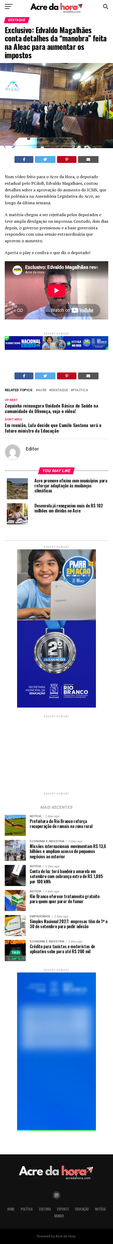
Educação (82, 1209)
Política (80, 390)
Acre (42, 390)
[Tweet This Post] (45, 159)
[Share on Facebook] (24, 159)
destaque (59, 390)
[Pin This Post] (67, 159)
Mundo (59, 1215)
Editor (32, 449)
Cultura (45, 1209)
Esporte (63, 1209)
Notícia (100, 1209)
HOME (10, 1209)
